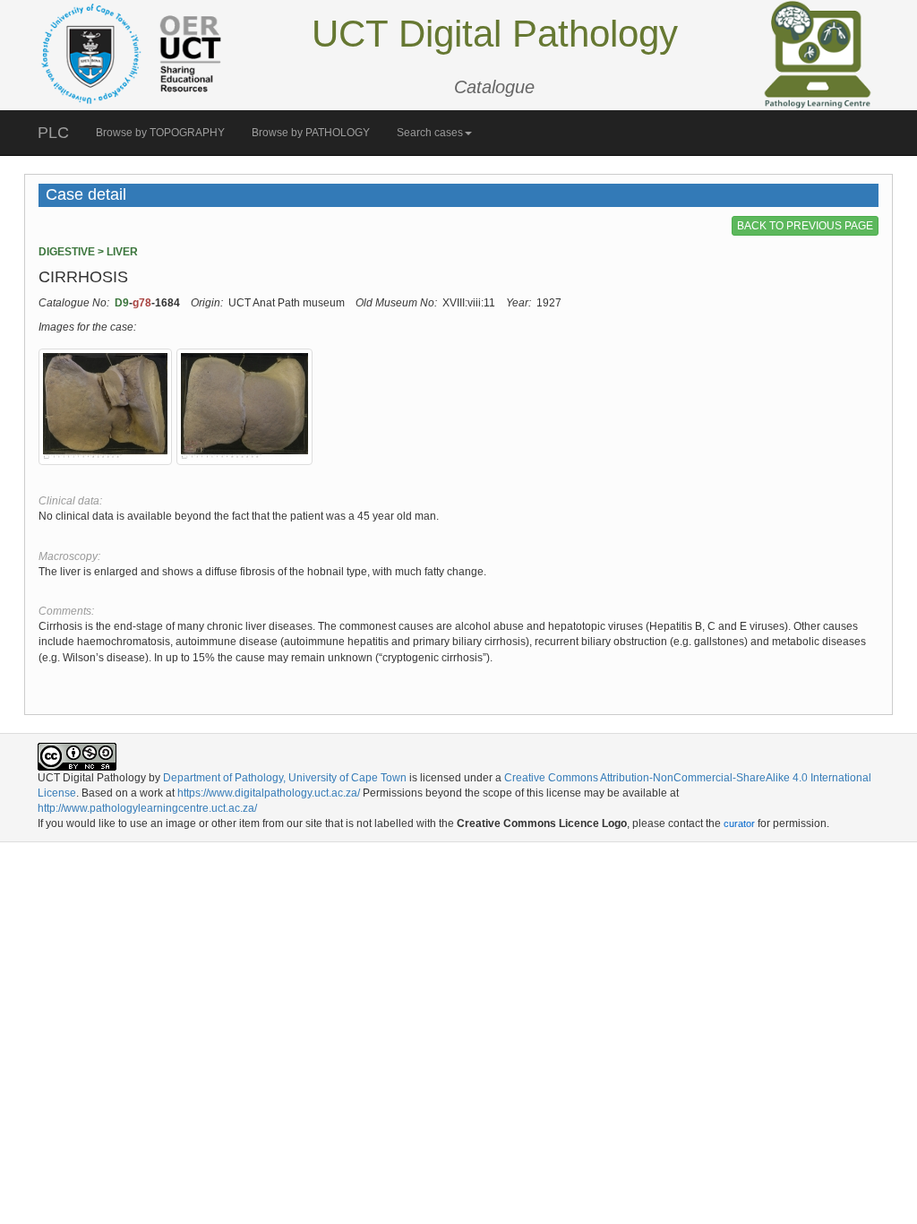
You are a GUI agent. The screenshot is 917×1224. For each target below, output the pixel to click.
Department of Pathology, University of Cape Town (285, 777)
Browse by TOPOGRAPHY (160, 132)
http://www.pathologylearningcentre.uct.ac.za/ (147, 808)
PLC (53, 133)
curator (739, 823)
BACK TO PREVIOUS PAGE (805, 226)
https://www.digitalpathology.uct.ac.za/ (268, 793)
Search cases (430, 132)
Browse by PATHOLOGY (311, 132)
